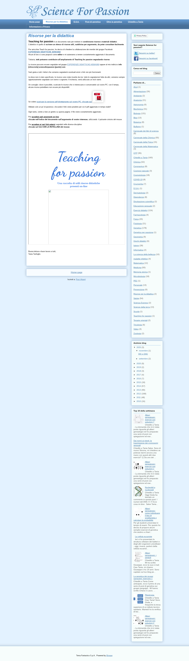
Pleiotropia (149, 595)
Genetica (137, 228)
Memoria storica (141, 272)
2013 (139, 390)
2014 (139, 386)
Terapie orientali (140, 320)
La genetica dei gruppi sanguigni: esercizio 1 (143, 577)
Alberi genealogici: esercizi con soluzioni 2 (150, 619)
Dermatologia (139, 193)
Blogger (109, 655)
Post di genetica (93, 22)
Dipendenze (139, 197)
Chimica (137, 162)
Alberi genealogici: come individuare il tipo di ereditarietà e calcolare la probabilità (147, 514)
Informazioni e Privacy (39, 26)
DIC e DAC (143, 354)
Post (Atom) (81, 279)
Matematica (139, 263)
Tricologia (138, 325)
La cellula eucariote (143, 536)
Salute (136, 298)
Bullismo (137, 126)
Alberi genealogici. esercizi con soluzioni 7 (150, 418)
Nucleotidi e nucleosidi (150, 488)
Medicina (137, 267)
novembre (143, 351)
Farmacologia (140, 215)
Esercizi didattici (140, 210)
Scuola (136, 311)
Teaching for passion (143, 316)
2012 (139, 394)
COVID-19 (138, 179)
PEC (135, 281)
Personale (138, 285)
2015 (139, 382)
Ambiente (138, 96)
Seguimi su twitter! (146, 53)
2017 (139, 375)
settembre (143, 359)
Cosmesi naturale (141, 171)
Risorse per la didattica (57, 22)
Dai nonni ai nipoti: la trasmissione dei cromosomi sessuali (146, 443)
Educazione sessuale (143, 206)
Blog (135, 118)
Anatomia (138, 100)
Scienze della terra (142, 307)
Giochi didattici (140, 241)
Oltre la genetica (114, 22)
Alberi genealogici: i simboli (150, 555)
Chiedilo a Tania (135, 22)
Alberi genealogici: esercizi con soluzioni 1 (150, 465)
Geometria (138, 237)
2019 (139, 367)
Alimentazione (140, 91)
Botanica (137, 122)
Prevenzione (139, 289)
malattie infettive (141, 259)
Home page (34, 22)
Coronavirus (139, 166)
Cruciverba (138, 184)
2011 (139, 397)
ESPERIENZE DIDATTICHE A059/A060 (44, 52)
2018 (139, 371)
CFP (135, 153)
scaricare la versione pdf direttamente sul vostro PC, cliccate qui (64, 102)
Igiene (136, 245)
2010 (139, 401)
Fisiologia (138, 223)
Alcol (136, 87)
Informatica (138, 250)
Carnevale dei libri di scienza (146, 131)
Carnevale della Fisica (143, 142)
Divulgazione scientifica (144, 201)
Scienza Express (141, 303)
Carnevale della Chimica (144, 138)
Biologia (137, 113)
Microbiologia (139, 276)
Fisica (136, 219)
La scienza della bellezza (144, 254)
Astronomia (138, 104)
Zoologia (137, 333)
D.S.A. (76, 22)
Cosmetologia (140, 175)
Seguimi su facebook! (148, 58)
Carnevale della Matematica (146, 146)
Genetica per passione (143, 232)
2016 (139, 378)
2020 (139, 363)
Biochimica (138, 109)
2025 (139, 347)
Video (136, 329)
